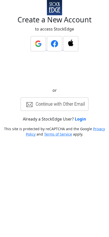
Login (80, 119)
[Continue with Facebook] (55, 48)
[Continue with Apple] (70, 48)
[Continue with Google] (39, 48)
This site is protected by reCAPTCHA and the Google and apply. (54, 131)
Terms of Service (58, 134)
